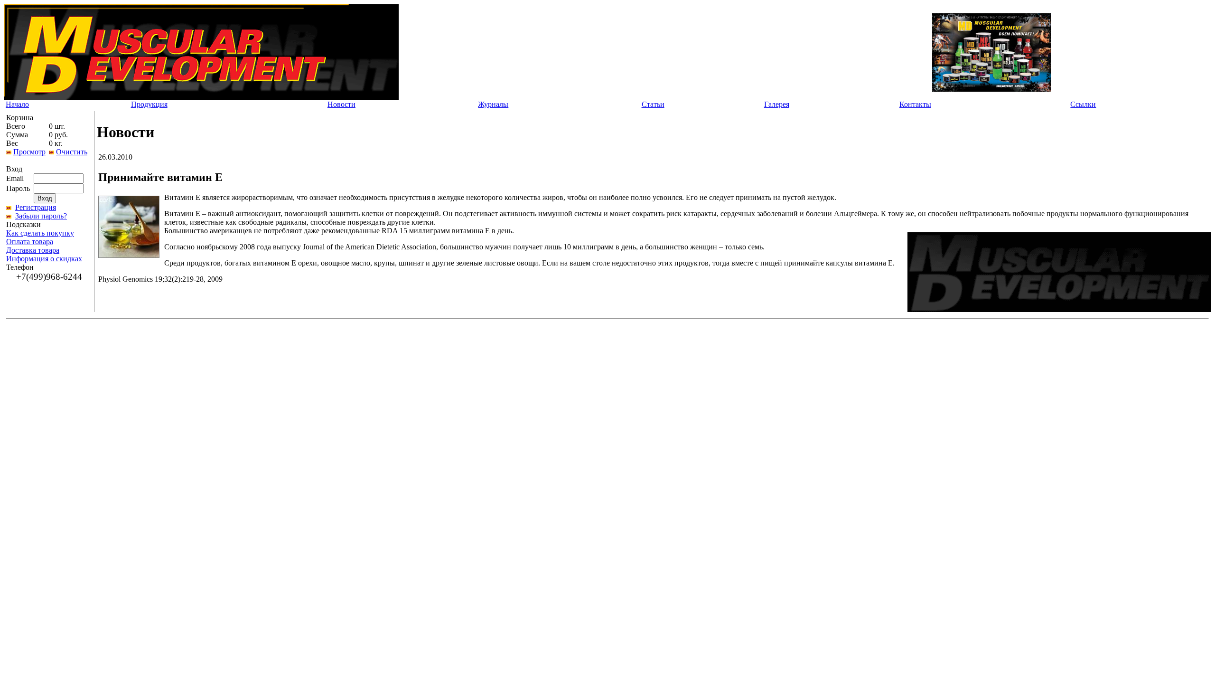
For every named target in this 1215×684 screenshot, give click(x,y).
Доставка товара (32, 250)
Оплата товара (29, 242)
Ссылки (1083, 104)
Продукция (149, 104)
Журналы (493, 104)
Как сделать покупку (40, 233)
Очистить (71, 152)
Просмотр (29, 152)
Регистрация (35, 207)
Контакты (915, 104)
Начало (17, 104)
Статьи (653, 104)
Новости (341, 104)
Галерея (776, 104)
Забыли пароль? (41, 216)
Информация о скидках (44, 259)
